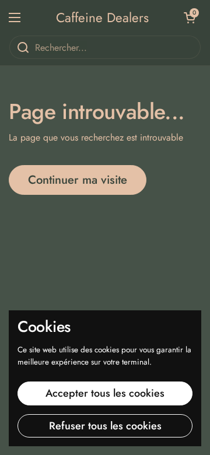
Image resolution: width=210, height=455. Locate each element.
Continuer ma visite (77, 179)
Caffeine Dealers (102, 17)
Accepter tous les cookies (105, 393)
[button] (189, 17)
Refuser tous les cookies (105, 425)
